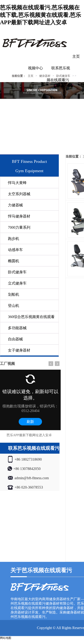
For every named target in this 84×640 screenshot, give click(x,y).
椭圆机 (13, 261)
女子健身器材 (19, 350)
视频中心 (35, 68)
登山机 (13, 306)
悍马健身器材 (19, 216)
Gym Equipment (29, 170)
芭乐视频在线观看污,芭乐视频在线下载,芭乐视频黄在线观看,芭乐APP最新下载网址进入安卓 (40, 14)
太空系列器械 (19, 194)
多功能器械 (17, 328)
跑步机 (13, 239)
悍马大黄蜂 (17, 183)
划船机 (13, 294)
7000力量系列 (19, 227)
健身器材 (44, 75)
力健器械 (15, 205)
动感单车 (15, 250)
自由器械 (15, 339)
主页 (76, 56)
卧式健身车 (17, 272)
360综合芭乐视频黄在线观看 (31, 317)
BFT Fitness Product (29, 161)
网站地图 (5, 638)
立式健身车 (17, 283)
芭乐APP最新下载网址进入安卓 (29, 435)
